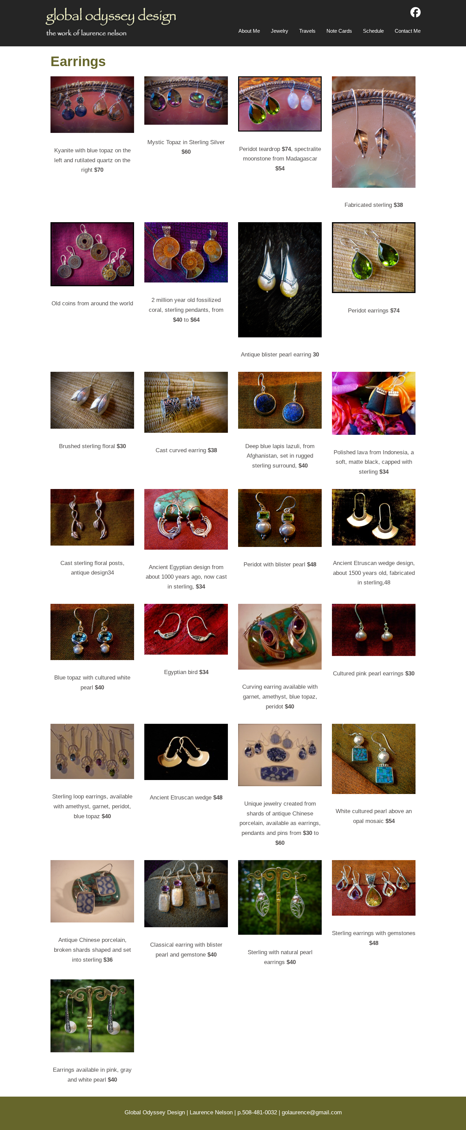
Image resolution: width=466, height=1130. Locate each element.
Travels (307, 31)
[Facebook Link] (415, 12)
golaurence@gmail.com (312, 1112)
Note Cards (339, 31)
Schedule (373, 31)
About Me (249, 31)
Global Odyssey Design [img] (111, 21)
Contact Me (408, 31)
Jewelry (279, 31)
